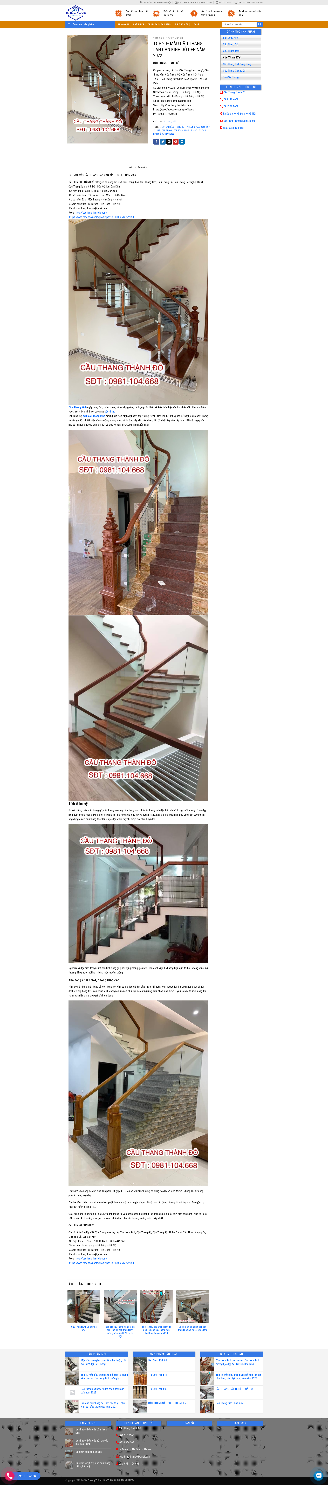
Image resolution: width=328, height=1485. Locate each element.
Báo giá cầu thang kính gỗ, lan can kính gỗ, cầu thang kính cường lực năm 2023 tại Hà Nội (120, 1331)
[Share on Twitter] (163, 142)
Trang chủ (159, 38)
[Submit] (260, 24)
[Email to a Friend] (169, 142)
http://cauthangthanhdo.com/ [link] (92, 212)
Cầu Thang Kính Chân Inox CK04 (84, 1328)
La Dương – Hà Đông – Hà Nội (239, 113)
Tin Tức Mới (181, 24)
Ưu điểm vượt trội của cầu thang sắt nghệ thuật (93, 1464)
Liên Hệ (195, 24)
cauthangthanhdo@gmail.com (239, 120)
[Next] (208, 1316)
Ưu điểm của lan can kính (89, 1451)
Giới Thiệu (138, 24)
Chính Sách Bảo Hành (159, 24)
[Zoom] (71, 139)
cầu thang (110, 411)
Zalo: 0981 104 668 (233, 127)
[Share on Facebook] (156, 142)
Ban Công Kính (230, 37)
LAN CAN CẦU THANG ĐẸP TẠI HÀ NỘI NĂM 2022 (183, 127)
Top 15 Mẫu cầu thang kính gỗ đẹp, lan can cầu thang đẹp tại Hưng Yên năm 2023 (156, 1330)
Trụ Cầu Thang (231, 77)
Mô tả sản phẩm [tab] (138, 167)
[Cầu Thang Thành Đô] (86, 13)
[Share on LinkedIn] (182, 142)
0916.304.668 (231, 106)
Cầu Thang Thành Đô (234, 92)
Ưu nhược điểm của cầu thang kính (91, 1431)
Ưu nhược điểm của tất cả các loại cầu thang (92, 1442)
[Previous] (67, 1316)
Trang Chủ (123, 24)
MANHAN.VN (127, 1480)
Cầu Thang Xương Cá (234, 70)
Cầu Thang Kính (232, 57)
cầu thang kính (96, 416)
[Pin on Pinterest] (176, 142)
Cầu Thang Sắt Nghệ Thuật (237, 64)
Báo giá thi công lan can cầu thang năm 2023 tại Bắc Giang (192, 1328)
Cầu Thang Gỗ (230, 44)
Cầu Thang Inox (231, 50)
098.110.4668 (231, 99)
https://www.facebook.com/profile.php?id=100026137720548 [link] (102, 217)
